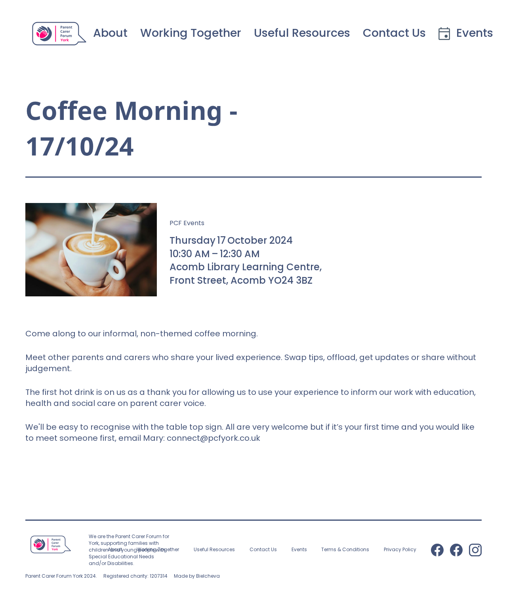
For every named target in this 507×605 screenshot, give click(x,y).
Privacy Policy (400, 550)
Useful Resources (302, 33)
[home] (59, 33)
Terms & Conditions (345, 550)
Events (299, 550)
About (110, 33)
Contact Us (394, 33)
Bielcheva (208, 576)
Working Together (190, 33)
